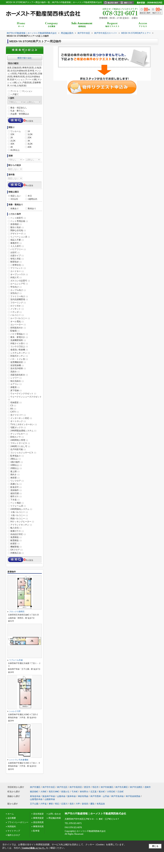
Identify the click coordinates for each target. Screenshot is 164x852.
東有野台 (84, 791)
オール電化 (17, 321)
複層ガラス (17, 531)
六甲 (78, 804)
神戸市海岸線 (117, 796)
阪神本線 (71, 796)
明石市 (95, 787)
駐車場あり (17, 456)
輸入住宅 (15, 528)
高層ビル (15, 484)
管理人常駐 (17, 259)
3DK (12, 144)
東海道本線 (35, 796)
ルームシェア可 (19, 284)
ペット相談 (17, 503)
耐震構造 (15, 540)
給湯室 (14, 543)
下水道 (14, 499)
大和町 (43, 791)
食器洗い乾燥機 (19, 349)
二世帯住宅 (17, 265)
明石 (57, 804)
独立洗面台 (17, 381)
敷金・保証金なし (18, 107)
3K (29, 141)
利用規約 (12, 826)
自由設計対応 (18, 534)
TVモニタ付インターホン (23, 424)
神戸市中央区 (48, 787)
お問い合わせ (54, 814)
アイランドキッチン (21, 525)
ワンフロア (17, 481)
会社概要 (12, 818)
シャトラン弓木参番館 (18, 760)
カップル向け (18, 290)
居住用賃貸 (38, 814)
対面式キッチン (19, 356)
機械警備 (15, 546)
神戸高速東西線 (133, 796)
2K (11, 137)
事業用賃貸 (38, 818)
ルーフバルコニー (20, 318)
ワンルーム (15, 131)
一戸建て (14, 94)
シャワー (15, 378)
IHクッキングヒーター (22, 521)
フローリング (18, 302)
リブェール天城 (16, 660)
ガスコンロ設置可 (20, 280)
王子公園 (34, 804)
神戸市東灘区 (107, 787)
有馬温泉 (101, 804)
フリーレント (18, 268)
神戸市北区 (62, 787)
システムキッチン (20, 353)
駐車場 (36, 831)
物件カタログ (14, 835)
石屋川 (64, 804)
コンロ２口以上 (19, 346)
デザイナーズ (18, 233)
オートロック (18, 421)
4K (11, 147)
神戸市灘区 (35, 787)
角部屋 (14, 477)
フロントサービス (20, 443)
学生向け (15, 287)
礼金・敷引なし (17, 110)
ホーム (11, 814)
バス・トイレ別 (19, 359)
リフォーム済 (18, 506)
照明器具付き (18, 328)
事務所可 (15, 243)
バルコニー (17, 315)
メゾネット (17, 309)
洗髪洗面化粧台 (19, 375)
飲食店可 (15, 487)
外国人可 (15, 277)
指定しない (16, 196)
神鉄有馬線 (83, 796)
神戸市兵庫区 (121, 787)
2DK (30, 137)
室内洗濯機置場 (19, 299)
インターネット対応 (21, 418)
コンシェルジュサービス (23, 452)
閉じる (155, 846)
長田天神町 (54, 791)
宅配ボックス (18, 427)
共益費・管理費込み (19, 114)
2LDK (13, 141)
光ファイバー (18, 415)
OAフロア (16, 550)
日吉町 (120, 791)
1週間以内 (32, 199)
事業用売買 (38, 826)
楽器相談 (15, 224)
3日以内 (14, 199)
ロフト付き (17, 306)
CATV (14, 412)
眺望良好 (15, 262)
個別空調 (15, 493)
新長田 (85, 804)
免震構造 (15, 537)
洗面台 (14, 371)
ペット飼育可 (18, 218)
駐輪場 (14, 331)
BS (13, 409)
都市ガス (15, 496)
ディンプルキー (19, 434)
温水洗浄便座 (18, 368)
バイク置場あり (19, 334)
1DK (12, 134)
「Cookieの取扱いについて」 (33, 848)
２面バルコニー (19, 512)
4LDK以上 (15, 150)
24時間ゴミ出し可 (20, 446)
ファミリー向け (19, 296)
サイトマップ (14, 831)
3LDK (30, 144)
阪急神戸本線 (48, 796)
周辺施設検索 (54, 818)
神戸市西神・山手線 (99, 796)
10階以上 (16, 465)
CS (13, 405)
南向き (14, 474)
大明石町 (111, 791)
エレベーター (18, 324)
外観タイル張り (19, 343)
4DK (30, 147)
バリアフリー (18, 249)
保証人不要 (17, 240)
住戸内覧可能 (18, 449)
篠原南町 (34, 791)
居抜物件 (15, 490)
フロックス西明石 (17, 611)
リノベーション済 (20, 237)
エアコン (15, 384)
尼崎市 (147, 787)
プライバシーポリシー (18, 822)
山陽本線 (61, 796)
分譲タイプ (17, 255)
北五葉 (93, 791)
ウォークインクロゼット (23, 393)
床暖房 (14, 387)
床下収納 (15, 390)
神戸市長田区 (76, 787)
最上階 (14, 471)
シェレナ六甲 (15, 711)
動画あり (32, 208)
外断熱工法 (17, 553)
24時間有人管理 (19, 440)
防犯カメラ (17, 437)
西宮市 (87, 787)
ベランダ (15, 312)
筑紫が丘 (65, 791)
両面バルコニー (19, 518)
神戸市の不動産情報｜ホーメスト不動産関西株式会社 (95, 813)
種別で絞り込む (24, 58)
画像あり (14, 208)
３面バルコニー (19, 515)
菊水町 (102, 791)
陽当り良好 (17, 227)
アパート (14, 91)
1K (29, 131)
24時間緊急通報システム (23, 430)
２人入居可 (17, 246)
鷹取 (92, 804)
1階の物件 (16, 462)
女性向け (15, 293)
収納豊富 (15, 402)
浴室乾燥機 (17, 365)
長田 (72, 804)
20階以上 (16, 468)
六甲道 (43, 804)
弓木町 (75, 791)
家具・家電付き (19, 337)
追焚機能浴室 (18, 362)
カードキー (17, 271)
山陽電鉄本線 (36, 799)
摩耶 (51, 804)
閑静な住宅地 (18, 230)
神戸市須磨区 (136, 787)
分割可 (14, 252)
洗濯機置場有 (18, 340)
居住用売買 (38, 822)
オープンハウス (19, 274)
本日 (30, 196)
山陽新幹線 (50, 799)
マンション (27, 91)
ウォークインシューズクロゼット (25, 398)
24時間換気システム (21, 509)
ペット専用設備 (19, 221)
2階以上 (15, 459)
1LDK (30, 134)
